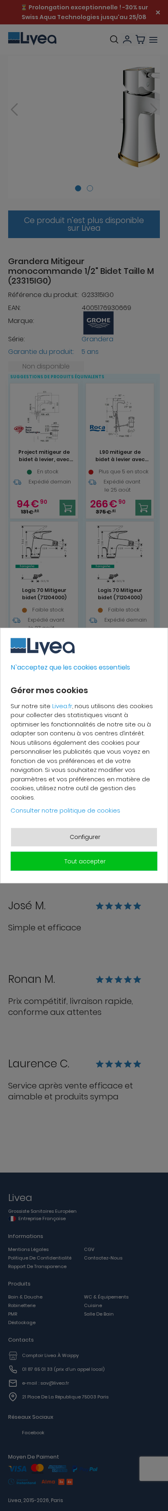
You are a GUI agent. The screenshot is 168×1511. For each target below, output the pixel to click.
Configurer (85, 837)
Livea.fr (62, 706)
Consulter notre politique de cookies (65, 810)
